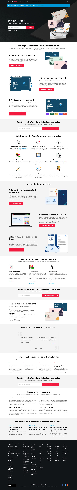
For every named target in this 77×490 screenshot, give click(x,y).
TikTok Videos (33, 451)
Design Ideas (10, 456)
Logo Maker (20, 1)
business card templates (23, 148)
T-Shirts (40, 460)
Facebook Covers (26, 448)
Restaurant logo (65, 455)
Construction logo (50, 458)
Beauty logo (49, 448)
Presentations (41, 470)
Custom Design (10, 466)
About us (16, 444)
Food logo (56, 455)
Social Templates (10, 449)
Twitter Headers (34, 462)
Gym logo (56, 458)
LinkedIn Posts (25, 465)
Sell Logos (16, 455)
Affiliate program (18, 448)
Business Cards (26, 1)
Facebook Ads (25, 451)
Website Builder (10, 475)
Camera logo (49, 453)
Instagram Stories (26, 459)
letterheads (57, 161)
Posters (40, 453)
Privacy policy (17, 453)
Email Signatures (41, 444)
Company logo (49, 456)
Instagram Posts (26, 456)
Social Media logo (65, 458)
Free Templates (10, 464)
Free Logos (9, 460)
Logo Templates (10, 446)
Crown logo (49, 460)
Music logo (64, 448)
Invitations (40, 456)
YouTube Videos (34, 471)
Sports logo (64, 460)
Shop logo (64, 456)
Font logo (56, 453)
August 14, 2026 (52, 425)
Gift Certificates (41, 455)
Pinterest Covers (26, 472)
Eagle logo (56, 448)
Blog (16, 446)
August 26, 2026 (11, 425)
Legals (16, 451)
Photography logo (65, 451)
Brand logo (49, 449)
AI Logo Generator (11, 471)
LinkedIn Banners (26, 464)
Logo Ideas (9, 455)
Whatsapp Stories (34, 466)
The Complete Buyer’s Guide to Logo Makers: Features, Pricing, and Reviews (58, 429)
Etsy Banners (41, 467)
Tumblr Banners (33, 456)
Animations (40, 463)
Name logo (64, 449)
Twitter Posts (33, 464)
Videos (40, 462)
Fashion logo (57, 451)
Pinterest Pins (25, 470)
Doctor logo (57, 446)
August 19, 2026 (32, 425)
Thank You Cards (41, 458)
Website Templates (11, 453)
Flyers (40, 449)
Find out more (11, 280)
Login (16, 456)
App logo (48, 444)
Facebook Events (26, 449)
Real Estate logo (65, 453)
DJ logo (56, 444)
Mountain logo (65, 446)
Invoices (40, 446)
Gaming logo (57, 456)
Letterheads (41, 465)
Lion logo (64, 444)
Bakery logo (49, 446)
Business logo (49, 451)
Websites (36, 1)
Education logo (57, 449)
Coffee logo (49, 455)
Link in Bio (9, 477)
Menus (40, 448)
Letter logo (57, 460)
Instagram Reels (26, 457)
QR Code (40, 469)
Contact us (17, 449)
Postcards (40, 451)
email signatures (64, 161)
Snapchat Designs (34, 444)
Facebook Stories (26, 446)
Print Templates (10, 451)
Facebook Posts (26, 444)
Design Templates (11, 448)
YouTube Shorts (33, 469)
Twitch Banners (33, 458)
